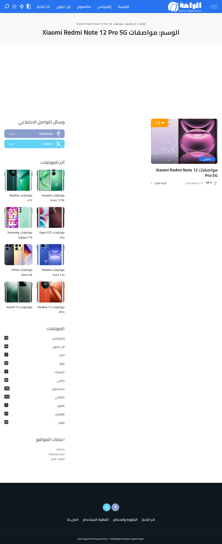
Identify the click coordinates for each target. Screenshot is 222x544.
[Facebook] (34, 133)
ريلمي (61, 380)
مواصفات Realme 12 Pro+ (51, 309)
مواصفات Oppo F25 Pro (52, 235)
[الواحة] (185, 6)
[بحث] (7, 6)
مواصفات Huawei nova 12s (53, 272)
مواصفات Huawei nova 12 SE (53, 197)
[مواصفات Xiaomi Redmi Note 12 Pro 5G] (184, 141)
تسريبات (59, 372)
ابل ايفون (58, 347)
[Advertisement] (111, 77)
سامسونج (58, 389)
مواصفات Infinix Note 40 (22, 272)
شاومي (207, 159)
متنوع (61, 405)
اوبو (62, 363)
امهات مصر (58, 458)
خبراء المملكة (57, 454)
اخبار (62, 355)
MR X (209, 183)
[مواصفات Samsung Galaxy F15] (18, 217)
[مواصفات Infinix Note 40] (18, 254)
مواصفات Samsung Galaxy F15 (19, 235)
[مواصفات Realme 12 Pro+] (51, 291)
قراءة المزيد (160, 183)
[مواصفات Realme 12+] (18, 180)
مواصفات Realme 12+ (21, 197)
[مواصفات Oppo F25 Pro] (51, 217)
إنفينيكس (58, 338)
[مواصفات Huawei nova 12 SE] (51, 180)
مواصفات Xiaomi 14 (19, 307)
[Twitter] (34, 144)
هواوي (60, 414)
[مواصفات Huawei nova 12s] (51, 254)
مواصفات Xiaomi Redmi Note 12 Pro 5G (187, 172)
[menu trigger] (211, 6)
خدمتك (60, 449)
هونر (62, 422)
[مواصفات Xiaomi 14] (18, 291)
